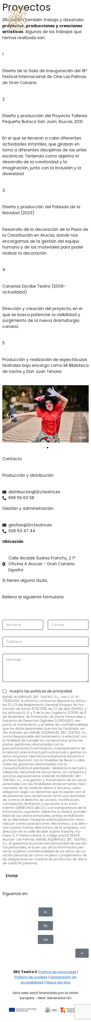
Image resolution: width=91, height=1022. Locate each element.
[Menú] (77, 18)
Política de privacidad (57, 971)
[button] (7, 415)
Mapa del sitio (58, 982)
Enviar (12, 876)
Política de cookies (31, 976)
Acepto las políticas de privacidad (41, 691)
